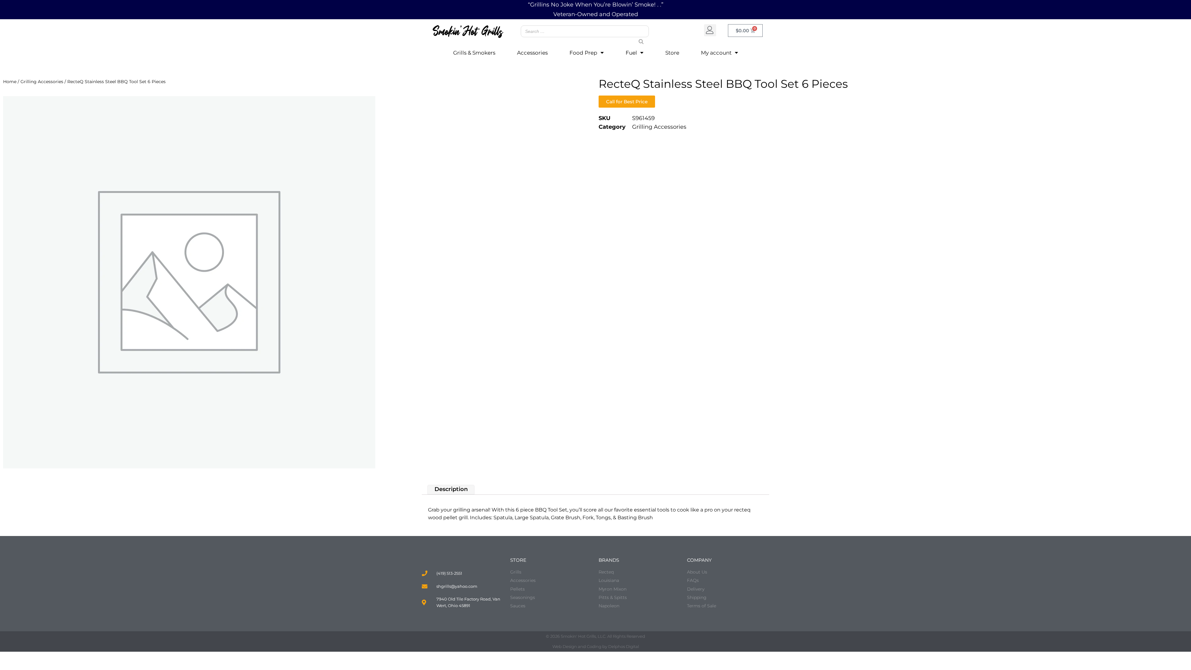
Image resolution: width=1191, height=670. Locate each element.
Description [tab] (451, 489)
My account (716, 53)
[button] (710, 30)
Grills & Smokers (474, 53)
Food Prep (583, 53)
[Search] (639, 36)
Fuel (631, 53)
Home (9, 81)
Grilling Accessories (41, 81)
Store (672, 53)
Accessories (532, 53)
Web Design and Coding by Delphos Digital (595, 646)
